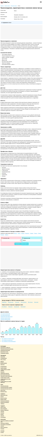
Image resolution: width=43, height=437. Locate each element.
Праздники (3, 356)
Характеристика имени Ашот (7, 316)
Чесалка (2, 412)
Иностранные (23, 302)
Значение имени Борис (5, 319)
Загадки (2, 425)
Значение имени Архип (5, 318)
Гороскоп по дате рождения (6, 376)
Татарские (17, 302)
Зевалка (2, 415)
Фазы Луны (3, 390)
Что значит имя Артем (5, 315)
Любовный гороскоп (5, 373)
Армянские (4, 302)
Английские (4, 306)
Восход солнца (4, 398)
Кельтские (36, 302)
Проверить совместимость (21, 243)
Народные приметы (5, 423)
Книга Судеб (3, 407)
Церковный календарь (5, 350)
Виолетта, (27, 233)
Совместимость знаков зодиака (5, 370)
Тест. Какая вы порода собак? (8, 338)
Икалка (2, 414)
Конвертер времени (5, 402)
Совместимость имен (5, 377)
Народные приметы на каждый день (7, 421)
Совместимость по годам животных (6, 382)
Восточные (30, 302)
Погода (2, 396)
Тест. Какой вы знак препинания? (9, 341)
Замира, (31, 233)
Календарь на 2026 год (5, 347)
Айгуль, (15, 233)
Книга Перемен (4, 408)
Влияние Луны (4, 391)
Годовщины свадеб (5, 353)
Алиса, (19, 233)
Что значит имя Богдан (5, 313)
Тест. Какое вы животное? (7, 340)
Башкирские (16, 306)
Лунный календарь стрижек (6, 387)
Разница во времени (5, 400)
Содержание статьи (6, 22)
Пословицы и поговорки (6, 424)
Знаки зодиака (4, 368)
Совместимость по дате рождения (5, 380)
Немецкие (10, 306)
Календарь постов (4, 351)
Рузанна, (2, 234)
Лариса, (35, 233)
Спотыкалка (3, 417)
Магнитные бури (4, 395)
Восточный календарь (5, 374)
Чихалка (2, 411)
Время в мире (3, 399)
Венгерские (23, 306)
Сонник (2, 432)
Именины (3, 364)
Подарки (2, 428)
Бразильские (10, 302)
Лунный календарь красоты (6, 388)
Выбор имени (4, 363)
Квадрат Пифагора (4, 410)
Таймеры (2, 403)
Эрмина (6, 234)
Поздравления (4, 358)
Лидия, (39, 233)
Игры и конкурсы (4, 427)
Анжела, (23, 233)
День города (3, 359)
